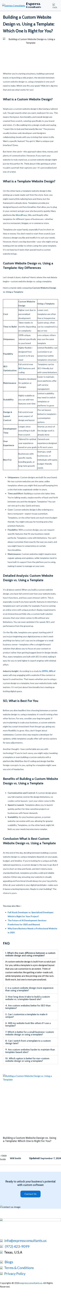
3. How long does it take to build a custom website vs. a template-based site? (27, 998)
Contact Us (30, 1194)
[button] (30, 954)
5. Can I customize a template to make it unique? (26, 1015)
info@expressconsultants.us (25, 1240)
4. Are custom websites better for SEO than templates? (28, 1006)
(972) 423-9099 (17, 1246)
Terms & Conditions (19, 1268)
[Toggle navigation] (55, 5)
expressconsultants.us (31, 1282)
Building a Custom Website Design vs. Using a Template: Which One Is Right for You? (29, 1139)
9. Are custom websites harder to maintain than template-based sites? (30, 1051)
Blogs (9, 1262)
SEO (20, 368)
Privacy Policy (14, 1273)
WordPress (21, 215)
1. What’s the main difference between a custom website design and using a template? (30, 954)
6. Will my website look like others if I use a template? (28, 1024)
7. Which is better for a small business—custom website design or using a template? (29, 1033)
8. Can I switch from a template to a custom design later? (28, 1042)
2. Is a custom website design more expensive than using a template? (29, 989)
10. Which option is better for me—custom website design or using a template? (27, 1059)
